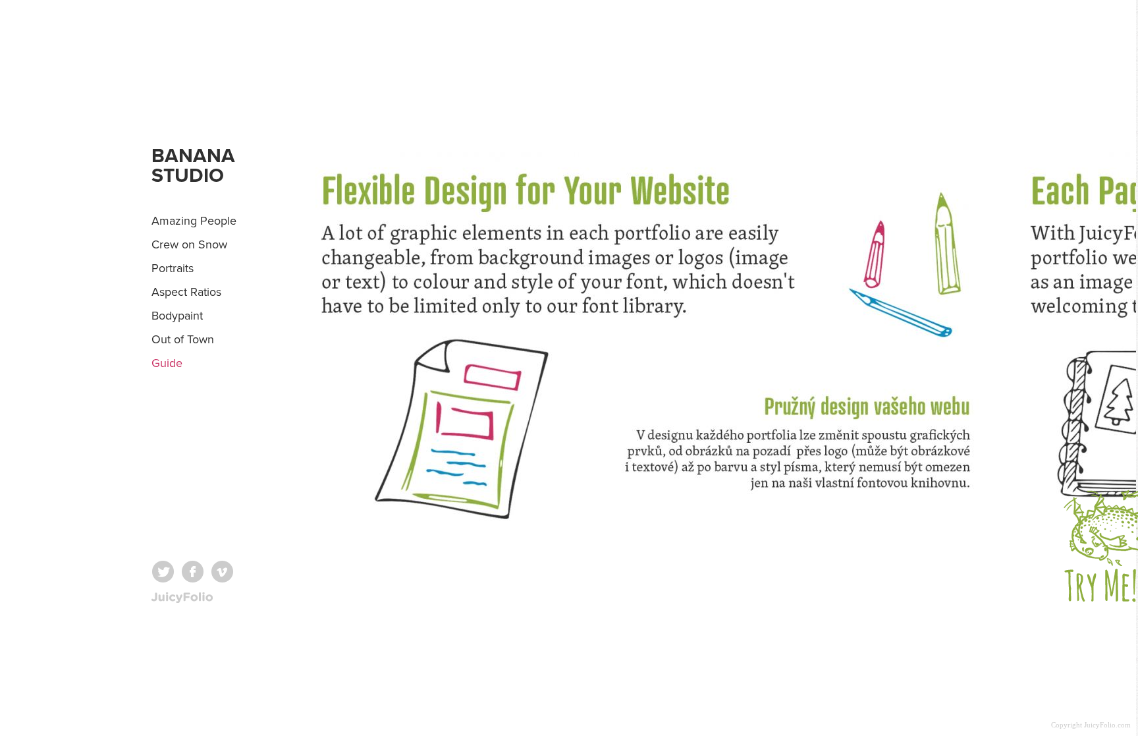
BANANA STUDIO (193, 166)
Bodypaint (177, 315)
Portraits (172, 268)
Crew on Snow (189, 244)
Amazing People (193, 220)
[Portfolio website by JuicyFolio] (182, 598)
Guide (166, 363)
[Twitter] (163, 571)
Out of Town (182, 339)
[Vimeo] (222, 571)
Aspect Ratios (186, 292)
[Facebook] (192, 571)
